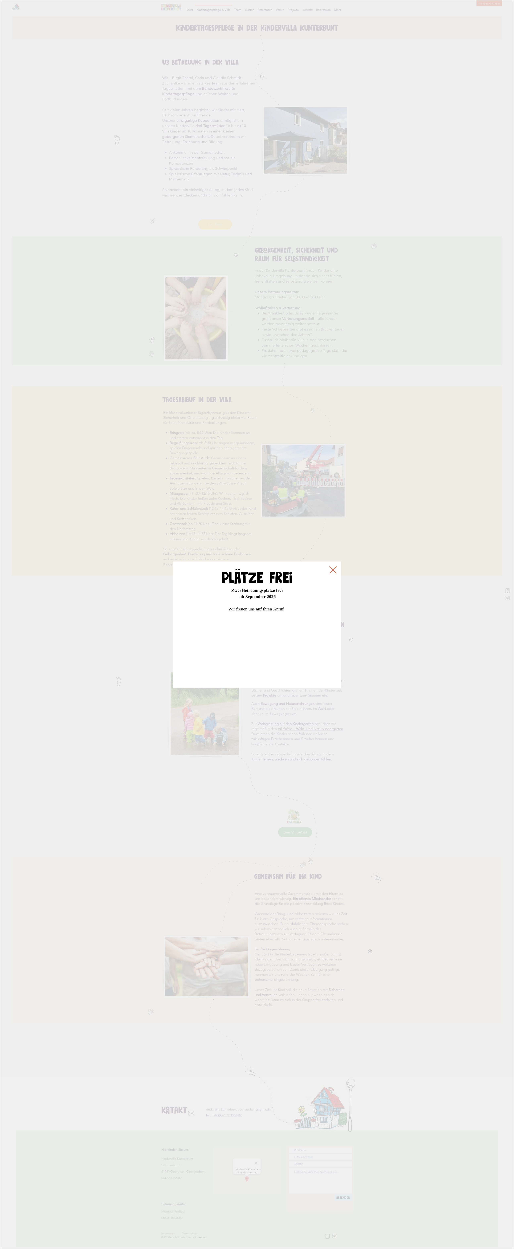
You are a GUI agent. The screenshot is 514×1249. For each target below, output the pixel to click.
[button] (333, 569)
